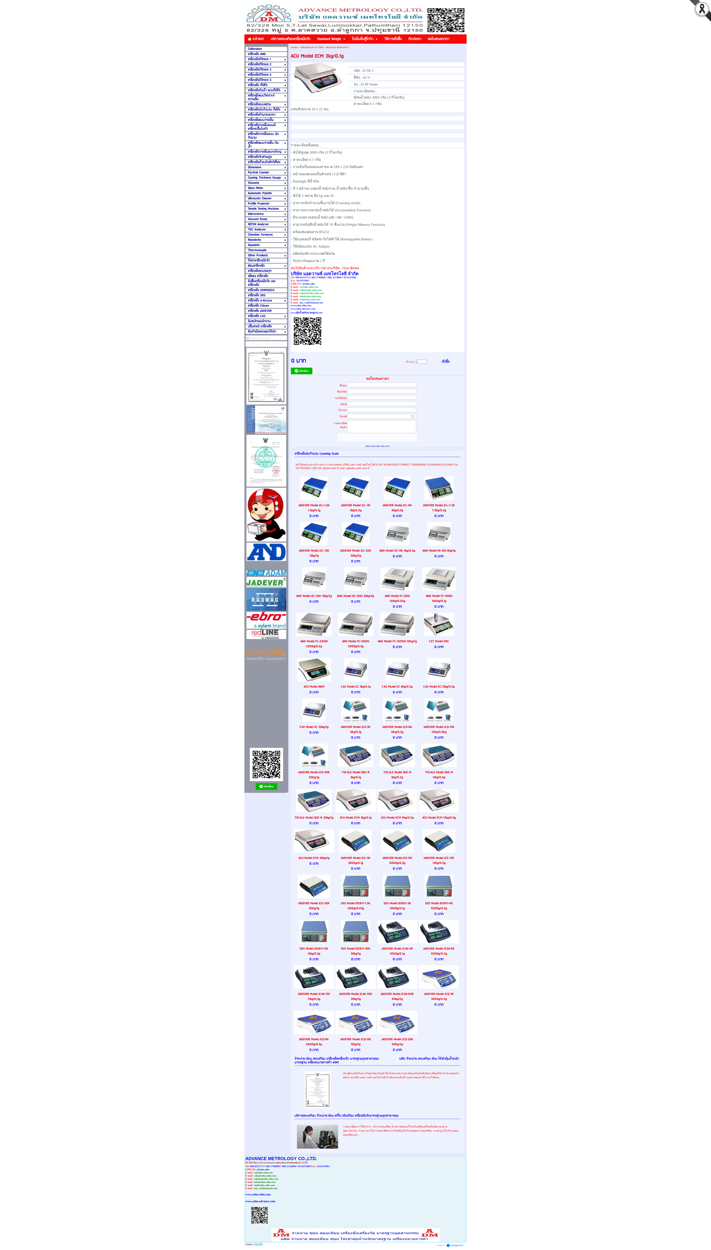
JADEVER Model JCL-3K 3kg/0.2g (355, 508)
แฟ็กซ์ (343, 404)
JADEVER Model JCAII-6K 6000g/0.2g (439, 951)
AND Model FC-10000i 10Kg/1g (397, 641)
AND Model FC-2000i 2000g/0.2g (314, 644)
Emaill (343, 416)
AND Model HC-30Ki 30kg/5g (355, 596)
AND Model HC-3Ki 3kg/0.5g (397, 550)
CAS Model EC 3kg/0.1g (355, 686)
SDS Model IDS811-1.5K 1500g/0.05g (355, 906)
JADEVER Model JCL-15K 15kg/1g (314, 553)
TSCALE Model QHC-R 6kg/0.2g (397, 775)
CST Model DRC (439, 641)
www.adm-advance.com (303, 308)
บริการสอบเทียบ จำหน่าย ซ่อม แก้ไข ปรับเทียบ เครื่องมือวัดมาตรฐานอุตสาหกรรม (347, 1115)
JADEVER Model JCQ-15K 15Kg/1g (355, 1042)
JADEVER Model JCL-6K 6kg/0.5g (397, 508)
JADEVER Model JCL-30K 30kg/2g (355, 553)
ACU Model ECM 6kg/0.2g (397, 817)
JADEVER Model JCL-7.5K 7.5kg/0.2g (439, 508)
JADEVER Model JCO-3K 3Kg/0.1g (355, 730)
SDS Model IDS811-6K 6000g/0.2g (439, 906)
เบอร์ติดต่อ (341, 397)
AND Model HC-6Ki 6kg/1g (439, 550)
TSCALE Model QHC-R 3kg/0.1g (356, 775)
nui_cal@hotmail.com (311, 302)
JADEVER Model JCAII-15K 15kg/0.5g (314, 997)
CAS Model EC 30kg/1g (314, 727)
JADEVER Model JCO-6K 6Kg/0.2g (397, 730)
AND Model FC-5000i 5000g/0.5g (355, 644)
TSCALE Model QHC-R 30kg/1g (314, 817)
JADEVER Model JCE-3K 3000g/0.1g (355, 861)
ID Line (342, 410)
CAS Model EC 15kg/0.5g (439, 686)
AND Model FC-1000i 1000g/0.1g (439, 599)
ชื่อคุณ (343, 385)
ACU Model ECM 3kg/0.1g (355, 817)
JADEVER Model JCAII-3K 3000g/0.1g (397, 951)
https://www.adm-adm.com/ (377, 446)
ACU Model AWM (314, 686)
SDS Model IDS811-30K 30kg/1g (355, 951)
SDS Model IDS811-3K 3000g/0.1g (397, 906)
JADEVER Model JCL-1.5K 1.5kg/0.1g (314, 508)
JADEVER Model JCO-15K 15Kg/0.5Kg (439, 730)
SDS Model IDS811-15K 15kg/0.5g (314, 951)
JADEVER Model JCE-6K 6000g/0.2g (397, 861)
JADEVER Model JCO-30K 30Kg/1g (314, 775)
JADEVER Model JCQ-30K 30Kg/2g (397, 1042)
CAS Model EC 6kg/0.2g (397, 686)
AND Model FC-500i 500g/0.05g (397, 599)
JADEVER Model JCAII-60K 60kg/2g (397, 997)
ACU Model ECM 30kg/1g (313, 858)
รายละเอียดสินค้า (340, 425)
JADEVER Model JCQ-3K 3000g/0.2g (439, 997)
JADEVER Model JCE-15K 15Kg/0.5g (439, 861)
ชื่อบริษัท (342, 391)
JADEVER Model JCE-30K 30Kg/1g (314, 906)
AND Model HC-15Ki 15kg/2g (314, 596)
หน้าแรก (294, 47)
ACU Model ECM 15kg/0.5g (439, 817)
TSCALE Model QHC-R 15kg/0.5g (439, 775)
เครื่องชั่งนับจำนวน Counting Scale (317, 453)
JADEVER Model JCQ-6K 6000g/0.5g (314, 1042)
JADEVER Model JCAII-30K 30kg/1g (355, 997)
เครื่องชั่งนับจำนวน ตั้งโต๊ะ (312, 47)
